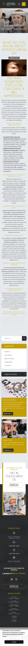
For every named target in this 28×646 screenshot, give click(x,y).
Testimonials (8, 362)
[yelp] (16, 579)
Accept (14, 642)
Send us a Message (14, 561)
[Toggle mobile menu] (3, 3)
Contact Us (8, 365)
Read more (7, 414)
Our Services (8, 355)
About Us (7, 352)
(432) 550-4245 (14, 546)
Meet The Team (9, 359)
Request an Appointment (14, 485)
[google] (11, 579)
